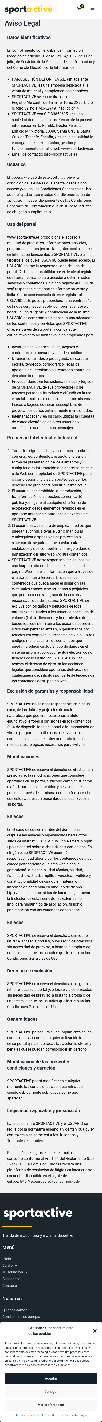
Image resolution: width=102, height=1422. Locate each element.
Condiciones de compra (21, 1317)
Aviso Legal (79, 1415)
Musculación (12, 1272)
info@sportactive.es (60, 154)
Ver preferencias (51, 1405)
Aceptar (51, 1378)
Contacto (9, 1285)
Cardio (7, 1265)
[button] (95, 1330)
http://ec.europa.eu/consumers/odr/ (50, 1181)
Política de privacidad (56, 1415)
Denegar (51, 1391)
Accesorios (11, 1279)
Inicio (6, 1259)
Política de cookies (27, 1415)
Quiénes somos (14, 1310)
